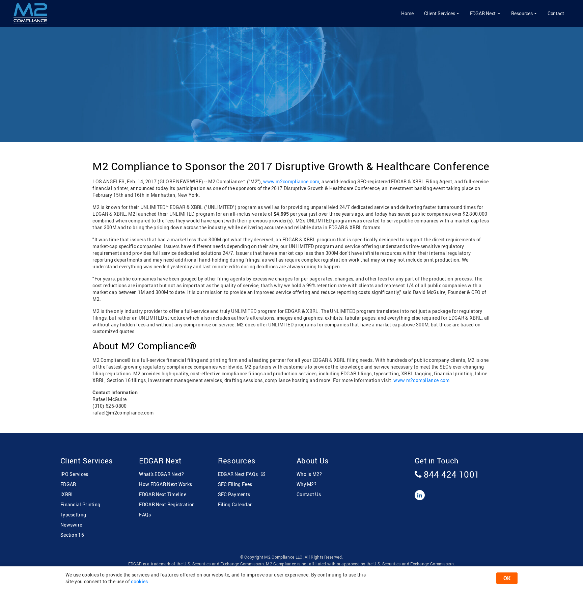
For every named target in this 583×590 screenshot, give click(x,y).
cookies (139, 581)
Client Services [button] (439, 13)
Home (407, 13)
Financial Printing (80, 504)
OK (506, 578)
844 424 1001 (450, 474)
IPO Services (74, 474)
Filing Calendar (235, 504)
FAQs (145, 514)
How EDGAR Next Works (165, 484)
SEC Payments (234, 494)
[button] (485, 13)
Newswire (71, 524)
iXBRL (67, 494)
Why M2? (306, 484)
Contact (556, 13)
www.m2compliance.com (291, 181)
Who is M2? (309, 474)
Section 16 (72, 535)
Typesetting (73, 514)
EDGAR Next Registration (167, 504)
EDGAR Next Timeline (162, 494)
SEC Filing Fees (235, 484)
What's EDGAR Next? (161, 474)
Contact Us (309, 494)
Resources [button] (522, 13)
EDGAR (68, 484)
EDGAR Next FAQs (238, 474)
